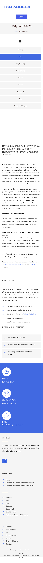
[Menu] (38, 7)
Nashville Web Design (28, 555)
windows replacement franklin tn (13, 265)
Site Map (21, 553)
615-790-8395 (8, 382)
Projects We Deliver (29, 314)
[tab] (21, 337)
